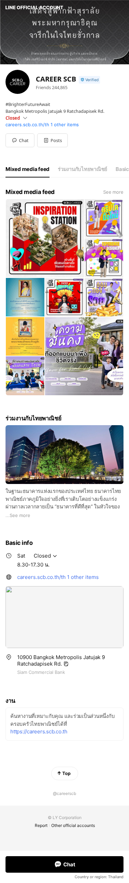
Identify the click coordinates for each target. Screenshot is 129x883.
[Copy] (66, 663)
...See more (18, 515)
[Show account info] (89, 80)
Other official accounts (73, 825)
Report (41, 825)
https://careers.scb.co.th (38, 731)
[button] (52, 140)
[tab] (28, 169)
